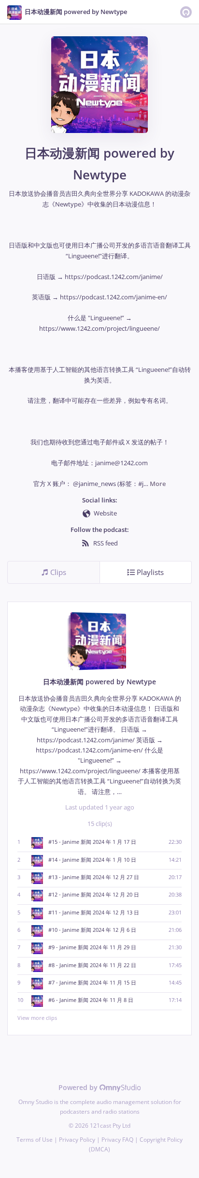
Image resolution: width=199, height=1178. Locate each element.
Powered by (79, 1087)
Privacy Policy (77, 1139)
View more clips (37, 1017)
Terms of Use (34, 1139)
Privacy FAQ (117, 1139)
